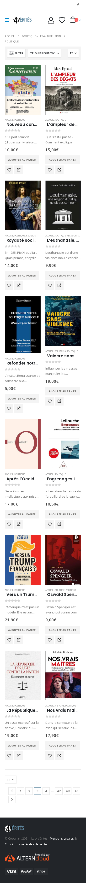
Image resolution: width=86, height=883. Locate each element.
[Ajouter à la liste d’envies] (9, 169)
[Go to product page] (23, 90)
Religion (31, 235)
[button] (8, 20)
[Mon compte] (51, 20)
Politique (19, 119)
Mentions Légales (62, 838)
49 (76, 791)
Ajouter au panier (22, 160)
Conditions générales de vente (26, 844)
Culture (59, 590)
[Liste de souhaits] (62, 20)
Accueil (9, 119)
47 (59, 791)
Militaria (60, 351)
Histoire (59, 705)
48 (68, 791)
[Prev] (12, 791)
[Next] (12, 799)
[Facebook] (78, 4)
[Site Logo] (22, 20)
